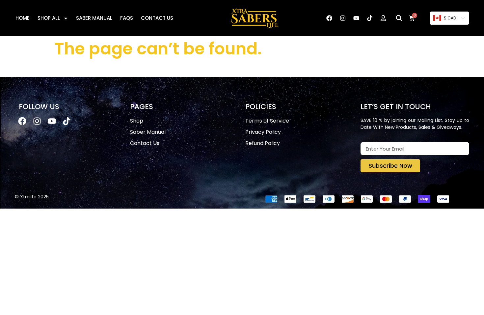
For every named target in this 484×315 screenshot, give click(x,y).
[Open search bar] (399, 18)
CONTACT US (157, 17)
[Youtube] (356, 18)
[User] (383, 18)
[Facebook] (329, 18)
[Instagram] (343, 18)
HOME (22, 17)
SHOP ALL (49, 17)
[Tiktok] (370, 18)
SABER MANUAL (94, 17)
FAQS (126, 17)
